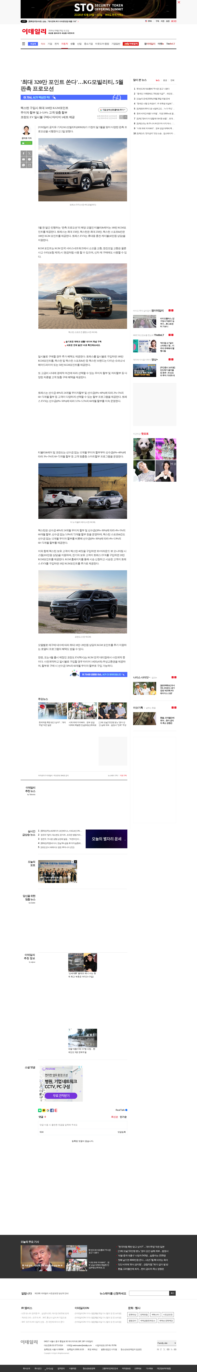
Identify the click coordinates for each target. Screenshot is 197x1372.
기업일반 (115, 43)
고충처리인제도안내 (110, 1368)
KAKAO (23, 165)
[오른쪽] (75, 861)
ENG (150, 21)
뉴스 (158, 80)
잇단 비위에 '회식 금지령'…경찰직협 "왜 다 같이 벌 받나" (143, 1264)
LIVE (24, 21)
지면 (162, 21)
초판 (167, 21)
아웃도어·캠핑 (102, 43)
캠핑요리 (132, 1320)
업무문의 (61, 1368)
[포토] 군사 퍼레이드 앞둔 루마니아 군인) (56, 847)
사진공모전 (167, 1314)
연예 (172, 80)
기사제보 (149, 1368)
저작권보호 (126, 1368)
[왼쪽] (72, 861)
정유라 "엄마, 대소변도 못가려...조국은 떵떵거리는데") (61, 835)
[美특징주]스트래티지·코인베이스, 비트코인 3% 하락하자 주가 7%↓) (67, 831)
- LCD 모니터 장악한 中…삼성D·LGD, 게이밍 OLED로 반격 (45, 1313)
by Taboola (31, 795)
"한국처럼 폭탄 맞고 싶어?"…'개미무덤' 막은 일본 (140, 1247)
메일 (23, 159)
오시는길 (49, 1368)
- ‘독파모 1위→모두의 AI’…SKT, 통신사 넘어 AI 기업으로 (43, 1317)
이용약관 (72, 1368)
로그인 (173, 21)
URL (29, 165)
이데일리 (48, 31)
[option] (75, 21)
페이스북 (23, 153)
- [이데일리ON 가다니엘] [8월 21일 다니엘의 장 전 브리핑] (97, 1322)
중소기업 (88, 43)
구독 (157, 21)
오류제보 (137, 1368)
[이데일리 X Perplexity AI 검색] (74, 97)
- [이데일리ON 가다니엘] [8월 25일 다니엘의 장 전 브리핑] (97, 1313)
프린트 (29, 159)
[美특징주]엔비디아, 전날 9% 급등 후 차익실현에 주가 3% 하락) (65, 843)
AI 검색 (33, 44)
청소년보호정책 (89, 1368)
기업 (50, 43)
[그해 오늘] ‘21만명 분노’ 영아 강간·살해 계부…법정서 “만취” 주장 (147, 1251)
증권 (165, 80)
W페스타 (155, 1314)
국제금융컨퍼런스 (147, 1320)
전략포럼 (144, 1314)
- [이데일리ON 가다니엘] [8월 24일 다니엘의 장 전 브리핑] (97, 1317)
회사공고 (37, 1368)
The (170, 43)
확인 (172, 1293)
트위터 (29, 153)
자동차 (64, 43)
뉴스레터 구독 (113, 776)
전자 (57, 43)
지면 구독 (123, 776)
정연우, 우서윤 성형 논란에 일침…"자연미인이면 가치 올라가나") (66, 839)
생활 (72, 43)
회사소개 (26, 1368)
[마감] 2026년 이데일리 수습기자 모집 (50, 1293)
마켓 (161, 43)
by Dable (32, 903)
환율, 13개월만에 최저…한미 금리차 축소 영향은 (140, 1269)
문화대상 (132, 1314)
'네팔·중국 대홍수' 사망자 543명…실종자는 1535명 (141, 1255)
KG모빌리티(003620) (74, 127)
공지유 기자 (26, 138)
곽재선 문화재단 (166, 1320)
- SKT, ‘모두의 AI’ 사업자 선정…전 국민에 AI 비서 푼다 (42, 1322)
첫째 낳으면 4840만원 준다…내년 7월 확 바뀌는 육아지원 (144, 1260)
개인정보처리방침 (164, 1368)
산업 (79, 43)
